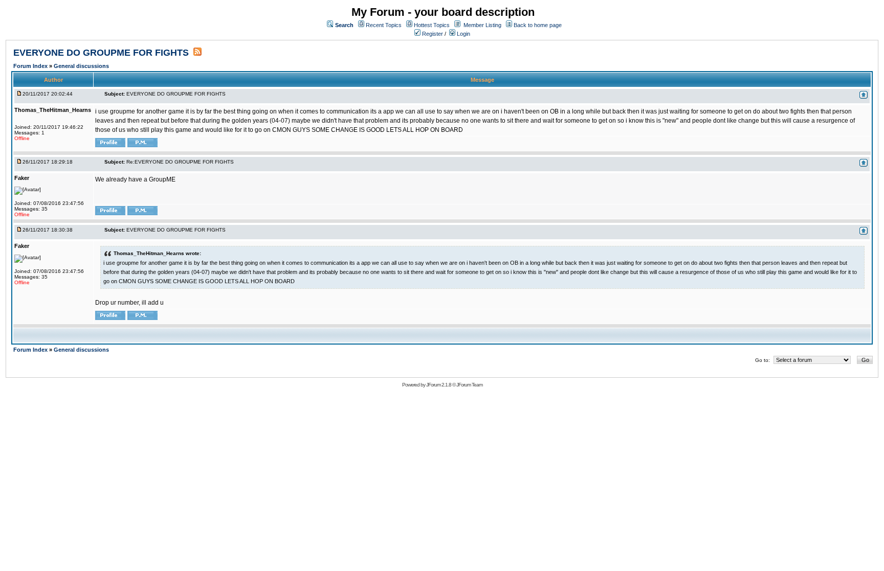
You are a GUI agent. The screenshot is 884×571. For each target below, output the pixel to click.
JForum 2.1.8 (438, 384)
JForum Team (469, 384)
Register (432, 34)
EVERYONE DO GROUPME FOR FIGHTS (102, 53)
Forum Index (31, 66)
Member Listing (482, 25)
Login (462, 34)
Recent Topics (384, 25)
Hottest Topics (432, 25)
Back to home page (538, 25)
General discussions (81, 66)
